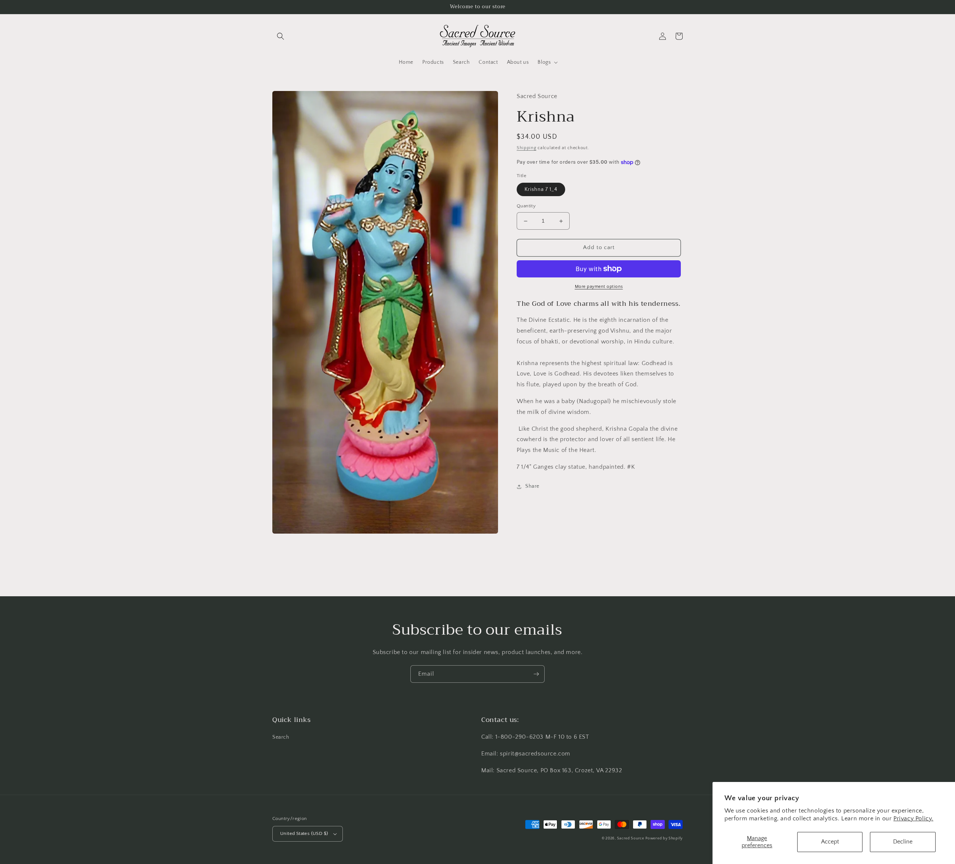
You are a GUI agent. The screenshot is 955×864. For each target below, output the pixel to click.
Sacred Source (630, 838)
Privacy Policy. (913, 818)
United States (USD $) (304, 833)
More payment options (599, 286)
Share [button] (532, 486)
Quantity (526, 206)
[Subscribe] (536, 674)
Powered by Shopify (664, 838)
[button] (280, 36)
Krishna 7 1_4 (541, 190)
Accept (830, 841)
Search (280, 737)
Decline (902, 841)
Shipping (526, 148)
